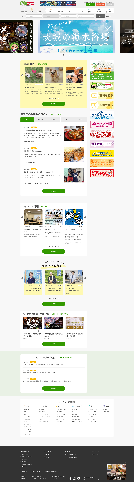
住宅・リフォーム (92, 414)
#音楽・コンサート (28, 236)
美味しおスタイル (26, 466)
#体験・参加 (34, 236)
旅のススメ (24, 459)
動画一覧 (67, 451)
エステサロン (42, 411)
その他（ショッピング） (77, 422)
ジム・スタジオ (42, 419)
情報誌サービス (36, 471)
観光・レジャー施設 (60, 414)
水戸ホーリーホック (27, 456)
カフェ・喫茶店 (27, 424)
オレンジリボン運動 (27, 464)
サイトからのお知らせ (71, 457)
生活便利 (90, 416)
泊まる (99, 12)
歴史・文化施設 (59, 416)
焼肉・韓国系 (27, 419)
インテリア (74, 411)
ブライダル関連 (92, 411)
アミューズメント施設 (61, 409)
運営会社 (22, 476)
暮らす (89, 12)
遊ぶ (70, 12)
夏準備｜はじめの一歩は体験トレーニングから (38, 172)
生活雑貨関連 (75, 416)
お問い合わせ (95, 454)
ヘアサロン (41, 409)
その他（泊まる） (106, 411)
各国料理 (26, 422)
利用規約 (22, 479)
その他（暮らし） (92, 422)
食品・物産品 (75, 414)
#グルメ (39, 236)
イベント (32, 12)
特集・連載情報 (24, 451)
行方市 (39, 285)
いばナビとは (95, 451)
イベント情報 (47, 451)
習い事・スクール (92, 409)
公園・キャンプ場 (60, 419)
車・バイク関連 (92, 419)
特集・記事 (24, 12)
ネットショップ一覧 (70, 454)
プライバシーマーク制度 (87, 477)
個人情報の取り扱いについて (58, 476)
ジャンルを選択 (65, 16)
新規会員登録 (100, 4)
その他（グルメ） (27, 434)
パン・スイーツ (27, 427)
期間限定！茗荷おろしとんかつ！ (33, 151)
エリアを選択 (30, 16)
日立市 (59, 285)
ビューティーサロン (43, 414)
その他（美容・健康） (43, 422)
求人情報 (108, 12)
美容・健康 (60, 12)
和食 (25, 414)
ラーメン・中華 (27, 416)
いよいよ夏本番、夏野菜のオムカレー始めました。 (39, 130)
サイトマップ (54, 479)
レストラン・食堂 (27, 432)
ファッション (75, 409)
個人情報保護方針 (36, 476)
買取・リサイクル (76, 419)
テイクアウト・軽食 (28, 429)
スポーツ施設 (59, 411)
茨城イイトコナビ (26, 454)
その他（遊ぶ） (59, 422)
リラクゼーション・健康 (44, 416)
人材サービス (23, 471)
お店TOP (39, 12)
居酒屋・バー (27, 409)
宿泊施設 (105, 409)
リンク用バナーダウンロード (39, 479)
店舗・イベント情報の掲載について (53, 471)
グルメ (51, 12)
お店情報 (46, 454)
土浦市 (80, 285)
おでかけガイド (26, 461)
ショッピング (79, 12)
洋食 (25, 411)
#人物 (27, 293)
